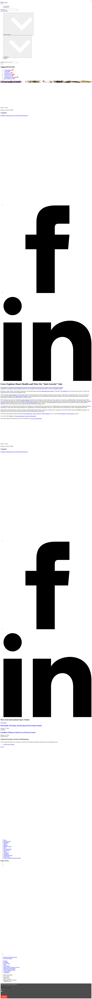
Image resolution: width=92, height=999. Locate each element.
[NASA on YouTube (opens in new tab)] (4, 954)
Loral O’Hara (22, 395)
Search (2, 9)
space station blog (28, 413)
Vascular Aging (18, 396)
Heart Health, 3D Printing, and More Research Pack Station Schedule (21, 725)
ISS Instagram (71, 413)
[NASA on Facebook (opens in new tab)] (3, 863)
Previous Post (4, 722)
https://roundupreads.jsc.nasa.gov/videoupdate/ (25, 416)
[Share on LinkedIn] (47, 380)
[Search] (17, 62)
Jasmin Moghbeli (13, 395)
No (3, 991)
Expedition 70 (4, 115)
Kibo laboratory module (31, 402)
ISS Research (25, 115)
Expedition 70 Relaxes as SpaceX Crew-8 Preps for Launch (18, 732)
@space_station (36, 413)
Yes (3, 989)
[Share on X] (46, 204)
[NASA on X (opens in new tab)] (46, 953)
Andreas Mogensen (25, 400)
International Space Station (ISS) (14, 115)
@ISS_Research (46, 413)
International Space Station (11, 82)
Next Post (3, 729)
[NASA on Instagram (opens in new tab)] (4, 865)
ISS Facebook (62, 413)
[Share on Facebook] (47, 292)
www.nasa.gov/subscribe (36, 418)
